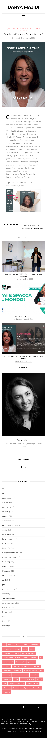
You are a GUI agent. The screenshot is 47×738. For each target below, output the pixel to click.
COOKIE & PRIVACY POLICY (30, 731)
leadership (6, 562)
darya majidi (7, 653)
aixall (9, 644)
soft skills (11, 683)
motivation (34, 675)
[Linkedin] (39, 707)
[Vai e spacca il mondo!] (23, 298)
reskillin (39, 679)
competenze (7, 649)
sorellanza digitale (30, 228)
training (5, 621)
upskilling (5, 625)
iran (41, 670)
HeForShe (7, 666)
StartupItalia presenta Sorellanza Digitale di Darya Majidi (23, 357)
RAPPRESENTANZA (27, 679)
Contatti (23, 724)
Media (43, 721)
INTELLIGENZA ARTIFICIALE (12, 670)
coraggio (17, 649)
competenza (34, 644)
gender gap (31, 662)
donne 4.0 (34, 657)
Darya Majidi (23, 7)
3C (3, 489)
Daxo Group (21, 719)
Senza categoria (8, 598)
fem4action (13, 29)
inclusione (6, 543)
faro (17, 662)
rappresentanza (8, 589)
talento (15, 688)
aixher (25, 644)
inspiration (36, 666)
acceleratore (7, 498)
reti (5, 683)
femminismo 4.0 (25, 29)
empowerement (8, 525)
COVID (25, 649)
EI (40, 657)
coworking (6, 511)
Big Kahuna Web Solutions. (34, 728)
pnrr (4, 584)
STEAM (5, 612)
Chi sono (10, 719)
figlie (23, 662)
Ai (4, 644)
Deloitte (16, 653)
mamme (15, 675)
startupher (7, 688)
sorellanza (21, 683)
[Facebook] (8, 707)
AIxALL (31, 719)
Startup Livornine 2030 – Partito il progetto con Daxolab (23, 275)
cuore (32, 649)
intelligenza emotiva (9, 557)
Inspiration (6, 548)
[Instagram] (23, 707)
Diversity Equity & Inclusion (12, 657)
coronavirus (6, 507)
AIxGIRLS (6, 502)
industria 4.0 (25, 666)
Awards (35, 721)
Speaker (4, 724)
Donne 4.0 (20, 721)
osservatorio (7, 575)
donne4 (5, 516)
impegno (16, 666)
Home (2, 719)
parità (4, 580)
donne (25, 657)
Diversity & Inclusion (28, 653)
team (4, 616)
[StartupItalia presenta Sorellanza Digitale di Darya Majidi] (23, 338)
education (6, 521)
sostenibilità (7, 607)
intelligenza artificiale (10, 553)
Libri (28, 721)
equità (4, 530)
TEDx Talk (14, 724)
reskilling (5, 594)
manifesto (6, 566)
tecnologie (39, 228)
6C (6, 29)
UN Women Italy (35, 688)
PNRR (16, 679)
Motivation (6, 571)
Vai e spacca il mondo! (23, 316)
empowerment (8, 662)
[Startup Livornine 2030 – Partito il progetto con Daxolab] (23, 256)
